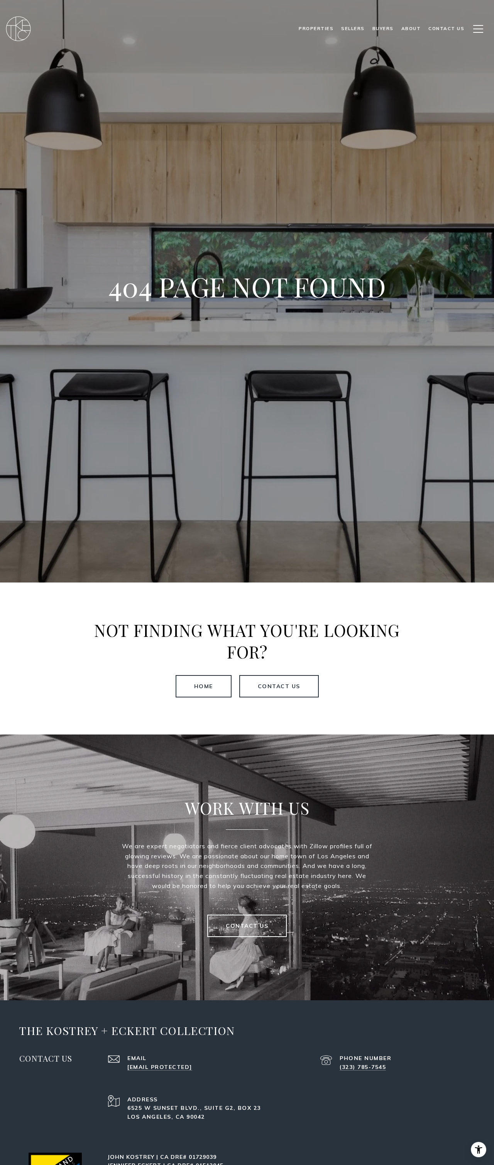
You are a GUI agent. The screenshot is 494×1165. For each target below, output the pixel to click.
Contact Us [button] (279, 686)
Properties (316, 28)
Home (203, 686)
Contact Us (247, 925)
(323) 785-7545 (363, 1067)
